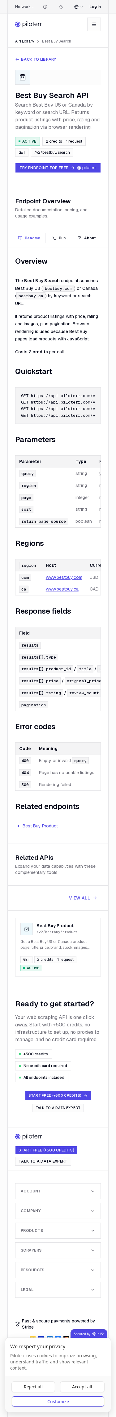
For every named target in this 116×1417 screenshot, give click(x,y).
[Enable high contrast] (45, 7)
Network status (25, 6)
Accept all (82, 1387)
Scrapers (31, 1250)
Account (31, 1191)
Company (31, 1210)
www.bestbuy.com (64, 577)
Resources (33, 1270)
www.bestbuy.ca (62, 589)
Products (32, 1230)
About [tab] (90, 238)
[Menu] (94, 24)
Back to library (38, 59)
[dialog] (58, 1375)
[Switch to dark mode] (61, 7)
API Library (24, 41)
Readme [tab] (32, 238)
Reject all (33, 1387)
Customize (58, 1401)
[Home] (29, 24)
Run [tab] (62, 238)
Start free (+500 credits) (46, 1150)
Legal (27, 1289)
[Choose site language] (79, 7)
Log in (95, 6)
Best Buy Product (40, 826)
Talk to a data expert (58, 1108)
